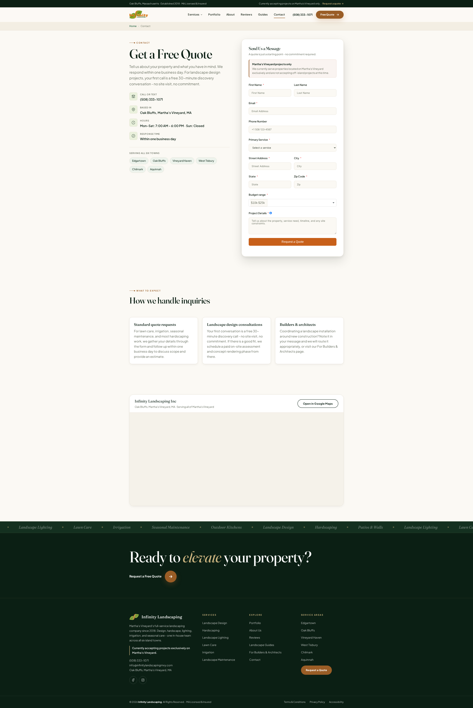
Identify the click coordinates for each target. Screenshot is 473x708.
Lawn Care (209, 645)
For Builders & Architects (265, 652)
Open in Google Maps (318, 403)
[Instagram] (143, 680)
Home (133, 26)
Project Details (258, 213)
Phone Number (258, 121)
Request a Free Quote (145, 576)
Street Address (258, 158)
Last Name (300, 84)
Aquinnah (307, 659)
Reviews (246, 14)
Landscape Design (214, 623)
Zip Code (299, 176)
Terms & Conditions (295, 701)
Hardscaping (211, 630)
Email (252, 103)
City (296, 158)
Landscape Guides (261, 645)
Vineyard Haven (311, 637)
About (230, 14)
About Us (255, 630)
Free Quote (327, 14)
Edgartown (308, 623)
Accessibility (336, 701)
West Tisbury (309, 645)
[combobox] (292, 203)
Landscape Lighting (215, 637)
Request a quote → (333, 3)
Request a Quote (292, 241)
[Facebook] (133, 680)
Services (193, 14)
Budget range (257, 194)
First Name (255, 84)
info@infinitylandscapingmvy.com (151, 665)
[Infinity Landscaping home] (138, 14)
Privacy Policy (317, 701)
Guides (263, 14)
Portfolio (214, 14)
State (252, 176)
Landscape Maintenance (218, 659)
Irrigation (208, 652)
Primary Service (258, 139)
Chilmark (307, 652)
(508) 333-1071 (303, 14)
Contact (279, 14)
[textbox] (259, 202)
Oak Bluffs (308, 630)
